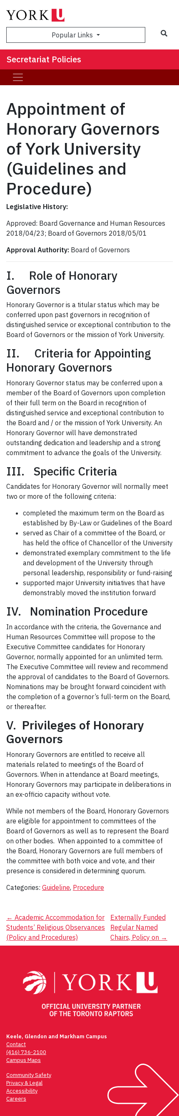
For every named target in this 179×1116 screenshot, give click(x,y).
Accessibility (21, 1090)
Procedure (88, 887)
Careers (16, 1098)
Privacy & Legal (24, 1082)
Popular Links (73, 35)
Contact (16, 1044)
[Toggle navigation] (18, 77)
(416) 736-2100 (26, 1052)
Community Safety (28, 1075)
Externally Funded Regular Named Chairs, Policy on (138, 927)
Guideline (56, 887)
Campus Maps (23, 1060)
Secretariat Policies (44, 59)
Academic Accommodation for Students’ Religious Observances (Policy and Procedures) (55, 927)
